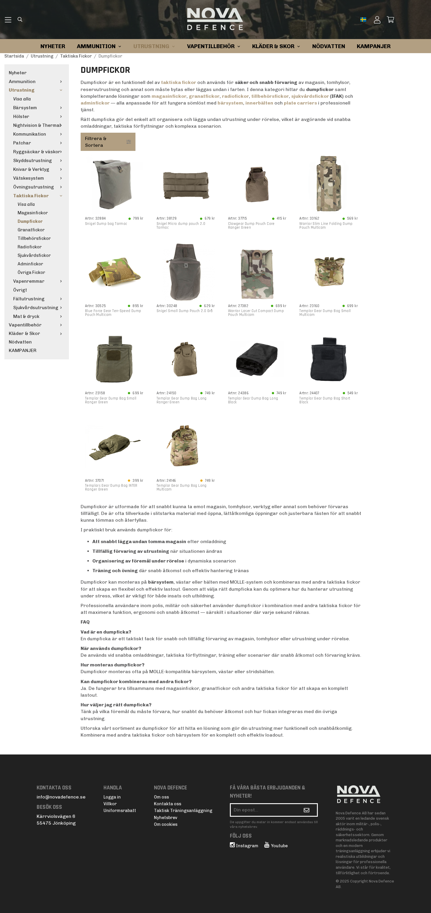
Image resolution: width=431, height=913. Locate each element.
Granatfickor (31, 230)
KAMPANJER (374, 46)
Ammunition (22, 81)
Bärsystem (25, 107)
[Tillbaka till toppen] (354, 905)
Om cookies (165, 824)
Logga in (112, 797)
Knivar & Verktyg (31, 169)
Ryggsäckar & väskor (36, 151)
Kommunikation (29, 134)
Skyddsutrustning (32, 160)
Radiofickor (30, 247)
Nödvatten (20, 342)
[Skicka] (306, 810)
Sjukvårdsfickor (34, 255)
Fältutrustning (29, 298)
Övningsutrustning (33, 187)
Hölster (21, 116)
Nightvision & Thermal (37, 125)
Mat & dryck (26, 316)
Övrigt (20, 290)
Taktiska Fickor (31, 195)
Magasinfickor (33, 212)
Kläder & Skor (24, 333)
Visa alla (22, 99)
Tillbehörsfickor (34, 238)
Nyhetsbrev (165, 817)
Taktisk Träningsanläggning (183, 810)
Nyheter (52, 46)
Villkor (110, 803)
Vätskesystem (28, 178)
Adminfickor (30, 264)
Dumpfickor (30, 221)
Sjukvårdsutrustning (35, 307)
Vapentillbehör (25, 325)
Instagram (247, 845)
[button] (364, 19)
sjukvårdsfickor (310, 96)
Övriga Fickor (31, 272)
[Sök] (20, 20)
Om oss (161, 797)
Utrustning (22, 90)
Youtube (279, 845)
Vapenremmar (29, 281)
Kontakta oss (167, 803)
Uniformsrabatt (119, 810)
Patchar (22, 143)
